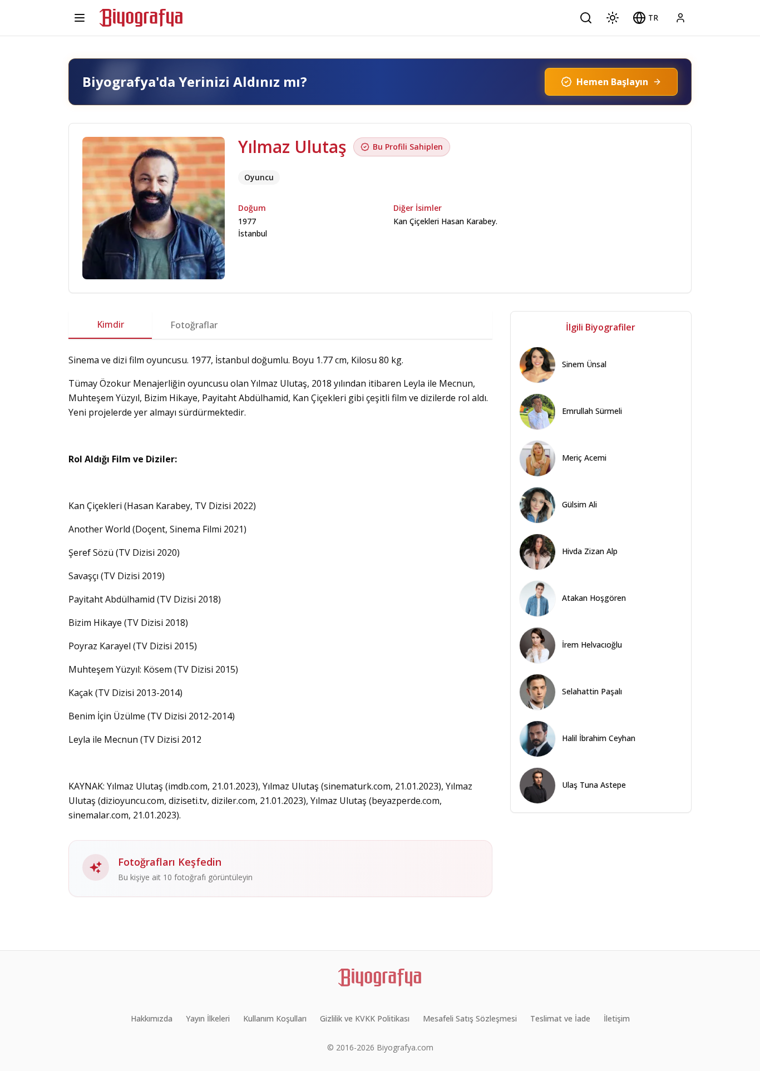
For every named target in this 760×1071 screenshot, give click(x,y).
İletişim (617, 1018)
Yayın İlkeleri (208, 1018)
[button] (645, 18)
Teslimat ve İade (560, 1018)
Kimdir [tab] (110, 324)
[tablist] (280, 325)
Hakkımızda (151, 1018)
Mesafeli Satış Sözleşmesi (470, 1018)
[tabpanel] (280, 625)
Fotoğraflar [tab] (194, 325)
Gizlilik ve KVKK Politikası (364, 1018)
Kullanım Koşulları (275, 1018)
